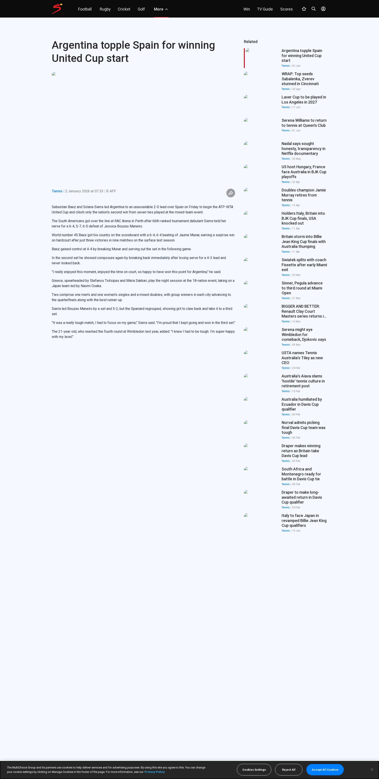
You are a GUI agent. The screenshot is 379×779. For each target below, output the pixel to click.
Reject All (288, 769)
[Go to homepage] (57, 9)
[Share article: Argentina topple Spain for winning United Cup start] (230, 193)
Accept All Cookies (325, 769)
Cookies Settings (254, 769)
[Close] (372, 769)
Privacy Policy (155, 771)
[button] (285, 81)
